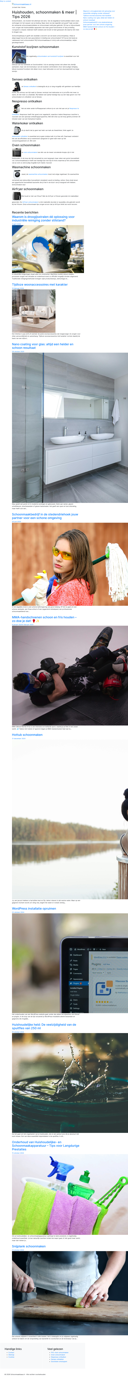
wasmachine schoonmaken (38, 174)
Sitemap (11, 1355)
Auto (93, 4)
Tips (113, 4)
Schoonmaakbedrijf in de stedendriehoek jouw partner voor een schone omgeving (45, 516)
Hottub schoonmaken (27, 735)
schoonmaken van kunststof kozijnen (50, 56)
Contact (11, 1352)
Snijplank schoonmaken (29, 1246)
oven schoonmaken (30, 152)
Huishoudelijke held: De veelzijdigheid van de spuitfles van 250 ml (44, 1026)
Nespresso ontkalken (58, 1357)
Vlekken (108, 4)
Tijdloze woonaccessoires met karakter (40, 284)
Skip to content (5, 1)
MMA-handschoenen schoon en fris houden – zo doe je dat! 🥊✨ (44, 619)
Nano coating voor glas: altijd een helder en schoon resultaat (42, 346)
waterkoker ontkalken (19, 136)
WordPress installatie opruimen (34, 908)
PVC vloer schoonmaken (59, 1352)
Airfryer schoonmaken (30, 202)
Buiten (82, 4)
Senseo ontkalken (30, 86)
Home (76, 4)
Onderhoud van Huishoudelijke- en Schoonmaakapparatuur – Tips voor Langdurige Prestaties (45, 1145)
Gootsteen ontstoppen (59, 1361)
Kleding (100, 4)
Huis (87, 4)
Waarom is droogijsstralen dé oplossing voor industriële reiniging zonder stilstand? (43, 218)
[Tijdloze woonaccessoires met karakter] (33, 311)
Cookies (11, 1357)
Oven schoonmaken (58, 1355)
